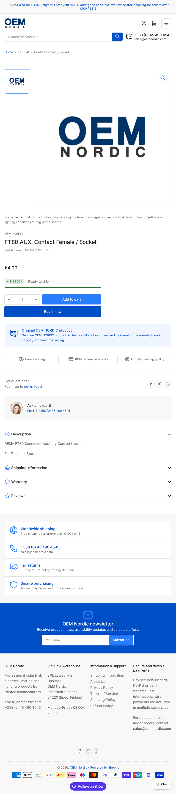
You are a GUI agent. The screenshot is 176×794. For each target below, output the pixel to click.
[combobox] (64, 36)
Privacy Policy (101, 687)
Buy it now (52, 312)
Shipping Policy (103, 699)
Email (31, 410)
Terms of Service (104, 694)
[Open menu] (166, 23)
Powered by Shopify (104, 767)
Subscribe (121, 640)
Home (9, 52)
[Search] (117, 37)
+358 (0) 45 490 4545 (54, 410)
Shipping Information (107, 675)
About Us (97, 681)
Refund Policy (101, 706)
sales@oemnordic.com (150, 39)
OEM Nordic (78, 767)
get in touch (33, 386)
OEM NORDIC (14, 233)
